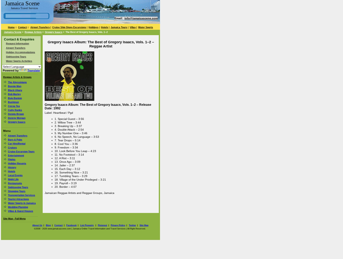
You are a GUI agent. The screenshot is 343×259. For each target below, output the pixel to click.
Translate (33, 70)
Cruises (12, 147)
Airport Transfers (40, 27)
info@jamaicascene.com (141, 18)
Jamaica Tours (119, 27)
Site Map (144, 225)
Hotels (104, 27)
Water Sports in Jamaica (22, 203)
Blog (48, 225)
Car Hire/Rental (16, 143)
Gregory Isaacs (53, 32)
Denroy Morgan (16, 118)
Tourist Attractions (18, 199)
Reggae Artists (33, 32)
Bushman (13, 102)
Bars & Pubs (15, 139)
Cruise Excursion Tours (21, 151)
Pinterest (102, 225)
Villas (133, 27)
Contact (22, 27)
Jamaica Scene (12, 32)
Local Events (15, 175)
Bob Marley (14, 94)
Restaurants (15, 183)
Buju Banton (15, 98)
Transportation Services (21, 195)
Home (11, 27)
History (12, 167)
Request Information (17, 43)
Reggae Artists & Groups (17, 77)
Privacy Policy (118, 225)
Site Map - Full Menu (14, 218)
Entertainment (16, 155)
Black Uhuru (15, 90)
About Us (37, 225)
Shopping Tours (16, 191)
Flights (11, 159)
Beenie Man (14, 86)
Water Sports (145, 27)
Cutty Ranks (15, 110)
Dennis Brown (16, 114)
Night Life (13, 179)
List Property (87, 225)
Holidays (93, 27)
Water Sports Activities (19, 61)
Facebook (71, 225)
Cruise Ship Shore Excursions (69, 27)
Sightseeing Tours (16, 56)
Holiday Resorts (17, 163)
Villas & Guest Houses (20, 211)
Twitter (132, 225)
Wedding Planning (18, 207)
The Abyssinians (17, 82)
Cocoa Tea (14, 106)
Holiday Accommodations (20, 52)
